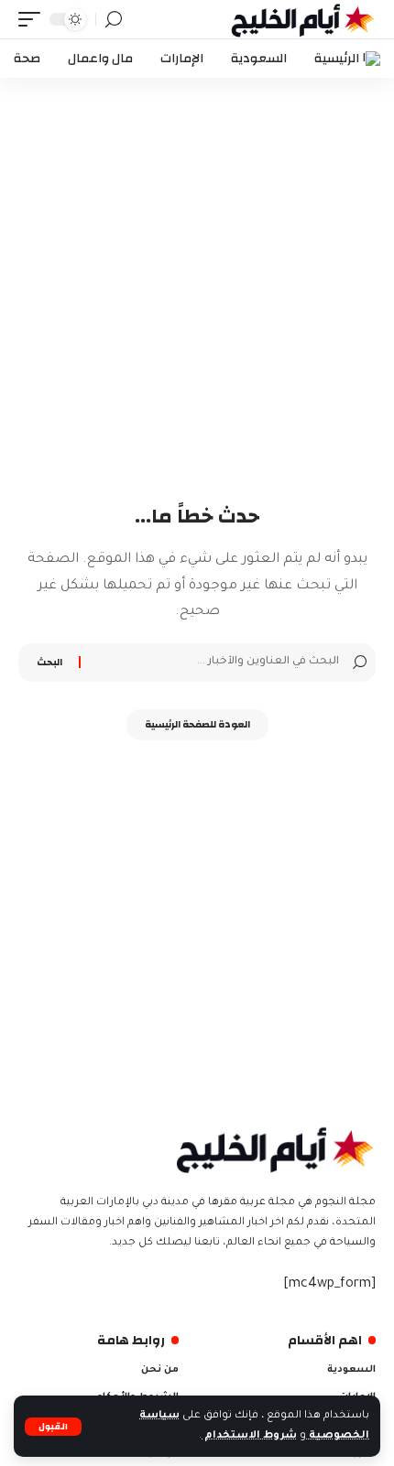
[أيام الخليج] (303, 19)
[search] (113, 19)
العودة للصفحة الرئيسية (197, 725)
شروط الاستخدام (249, 1435)
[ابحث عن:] (212, 662)
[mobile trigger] (33, 19)
